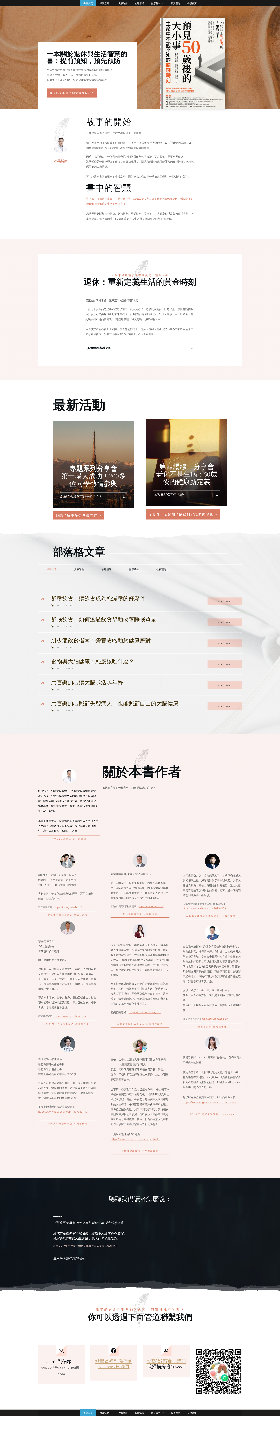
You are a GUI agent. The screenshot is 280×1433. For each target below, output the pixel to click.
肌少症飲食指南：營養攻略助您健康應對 (101, 640)
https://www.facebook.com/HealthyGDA (204, 908)
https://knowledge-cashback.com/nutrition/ (209, 1102)
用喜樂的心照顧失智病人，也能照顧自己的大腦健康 (114, 703)
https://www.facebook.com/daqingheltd (135, 1139)
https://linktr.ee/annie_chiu (145, 1012)
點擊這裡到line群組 (166, 1361)
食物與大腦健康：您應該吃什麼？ (92, 661)
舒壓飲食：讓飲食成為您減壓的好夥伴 (98, 598)
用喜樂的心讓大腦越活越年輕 (87, 682)
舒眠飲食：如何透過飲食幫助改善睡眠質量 (103, 619)
